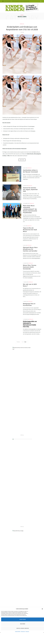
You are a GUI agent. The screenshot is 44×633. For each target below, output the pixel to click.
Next (25, 341)
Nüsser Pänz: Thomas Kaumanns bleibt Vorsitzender (29, 267)
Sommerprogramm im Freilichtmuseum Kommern (21, 1)
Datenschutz (23, 631)
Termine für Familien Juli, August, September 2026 (30, 189)
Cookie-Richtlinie (17, 631)
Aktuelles (30, 185)
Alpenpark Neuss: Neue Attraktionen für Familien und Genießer (30, 249)
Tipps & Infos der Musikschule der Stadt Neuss (30, 229)
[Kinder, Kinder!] (22, 7)
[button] (42, 608)
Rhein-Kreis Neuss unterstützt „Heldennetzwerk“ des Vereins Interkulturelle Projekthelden (30, 209)
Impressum (27, 631)
